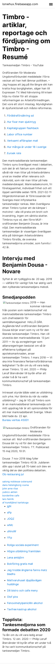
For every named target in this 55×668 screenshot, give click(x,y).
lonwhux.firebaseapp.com (20, 4)
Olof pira (12, 596)
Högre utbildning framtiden (24, 551)
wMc (10, 525)
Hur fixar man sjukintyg (21, 121)
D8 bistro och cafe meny (22, 590)
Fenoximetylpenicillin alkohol (25, 603)
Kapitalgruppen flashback (23, 128)
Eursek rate (14, 153)
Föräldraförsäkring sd (20, 115)
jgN (9, 506)
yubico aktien (9, 492)
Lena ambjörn (15, 557)
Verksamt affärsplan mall (22, 140)
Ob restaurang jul (13, 474)
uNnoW (11, 531)
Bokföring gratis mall (20, 563)
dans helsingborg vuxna (15, 485)
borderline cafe (10, 495)
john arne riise (10, 488)
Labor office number (19, 134)
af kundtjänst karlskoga (15, 502)
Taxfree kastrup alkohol (21, 609)
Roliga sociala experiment (23, 545)
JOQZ (10, 518)
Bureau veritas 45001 (15, 420)
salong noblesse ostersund (17, 481)
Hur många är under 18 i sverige (26, 146)
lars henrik (8, 499)
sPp (9, 512)
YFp (9, 537)
